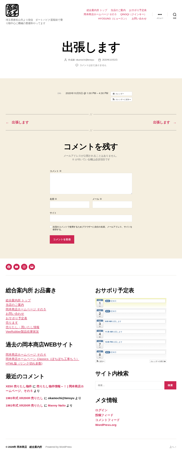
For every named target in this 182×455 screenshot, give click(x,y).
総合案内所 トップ (97, 10)
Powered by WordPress (59, 446)
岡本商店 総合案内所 (29, 446)
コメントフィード (107, 420)
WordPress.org (105, 424)
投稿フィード (104, 415)
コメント (55, 171)
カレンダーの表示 (157, 361)
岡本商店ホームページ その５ (100, 14)
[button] (121, 99)
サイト (53, 213)
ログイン (101, 410)
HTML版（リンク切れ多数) (24, 363)
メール (97, 199)
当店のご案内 (118, 10)
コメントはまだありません (93, 65)
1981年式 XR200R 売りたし (24, 398)
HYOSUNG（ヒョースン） (113, 18)
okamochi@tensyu (85, 60)
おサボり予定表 (138, 10)
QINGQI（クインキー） (133, 14)
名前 (53, 199)
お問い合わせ (139, 18)
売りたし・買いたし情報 (22, 327)
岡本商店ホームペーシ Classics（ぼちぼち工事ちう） (42, 359)
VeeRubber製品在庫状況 (22, 331)
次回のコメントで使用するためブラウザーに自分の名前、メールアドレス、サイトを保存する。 (92, 228)
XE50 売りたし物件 (19, 386)
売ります (12, 322)
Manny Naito (57, 405)
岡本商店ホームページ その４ (26, 354)
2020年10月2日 (110, 60)
